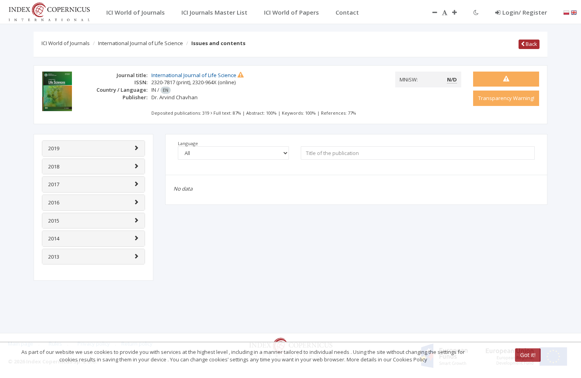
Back (530, 43)
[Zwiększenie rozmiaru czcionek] (458, 12)
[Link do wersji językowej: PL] (566, 11)
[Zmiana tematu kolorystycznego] (476, 12)
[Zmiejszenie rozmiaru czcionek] (431, 12)
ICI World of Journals (66, 43)
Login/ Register (524, 12)
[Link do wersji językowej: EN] (574, 11)
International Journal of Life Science (140, 43)
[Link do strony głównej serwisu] (49, 11)
